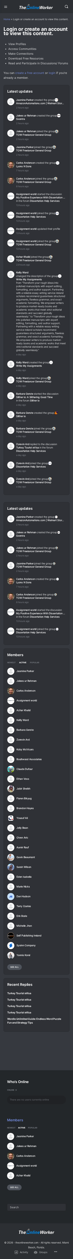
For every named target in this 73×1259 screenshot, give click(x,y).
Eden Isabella (24, 876)
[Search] (66, 6)
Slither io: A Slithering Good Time (34, 397)
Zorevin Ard (22, 444)
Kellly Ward (22, 272)
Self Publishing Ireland (28, 935)
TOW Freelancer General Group (33, 134)
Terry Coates (23, 906)
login (52, 73)
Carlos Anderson (25, 162)
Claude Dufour (24, 769)
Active (22, 663)
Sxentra (20, 118)
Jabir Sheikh (23, 788)
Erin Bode (21, 916)
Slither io (35, 400)
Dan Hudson (23, 896)
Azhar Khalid (23, 256)
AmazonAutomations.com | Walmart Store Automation (40, 103)
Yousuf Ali (22, 818)
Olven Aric (22, 837)
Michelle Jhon (24, 925)
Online (12, 1090)
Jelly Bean (22, 827)
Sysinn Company (26, 945)
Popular (34, 663)
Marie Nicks (23, 886)
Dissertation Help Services (45, 200)
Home (7, 19)
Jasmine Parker (25, 99)
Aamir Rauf (22, 847)
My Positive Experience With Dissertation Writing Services (40, 197)
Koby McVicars (25, 749)
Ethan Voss (22, 778)
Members (15, 1120)
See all (14, 967)
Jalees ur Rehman (26, 115)
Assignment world (26, 194)
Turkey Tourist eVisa (27, 447)
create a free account (29, 73)
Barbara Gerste (24, 393)
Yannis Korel (23, 955)
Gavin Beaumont (25, 857)
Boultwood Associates (29, 759)
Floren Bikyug (24, 798)
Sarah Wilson (23, 867)
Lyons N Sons (24, 166)
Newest (11, 663)
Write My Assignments (29, 279)
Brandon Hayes (25, 808)
